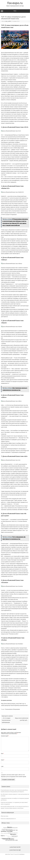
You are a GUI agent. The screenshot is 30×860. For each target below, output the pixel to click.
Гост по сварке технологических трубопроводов (6, 720)
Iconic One (7, 854)
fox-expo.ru (15, 3)
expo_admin (8, 21)
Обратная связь (4, 816)
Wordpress (21, 854)
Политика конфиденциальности (8, 818)
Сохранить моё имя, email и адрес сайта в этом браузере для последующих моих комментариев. (13, 775)
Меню (15, 10)
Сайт (2, 766)
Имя (2, 753)
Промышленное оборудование (12, 709)
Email (2, 760)
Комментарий (5, 736)
